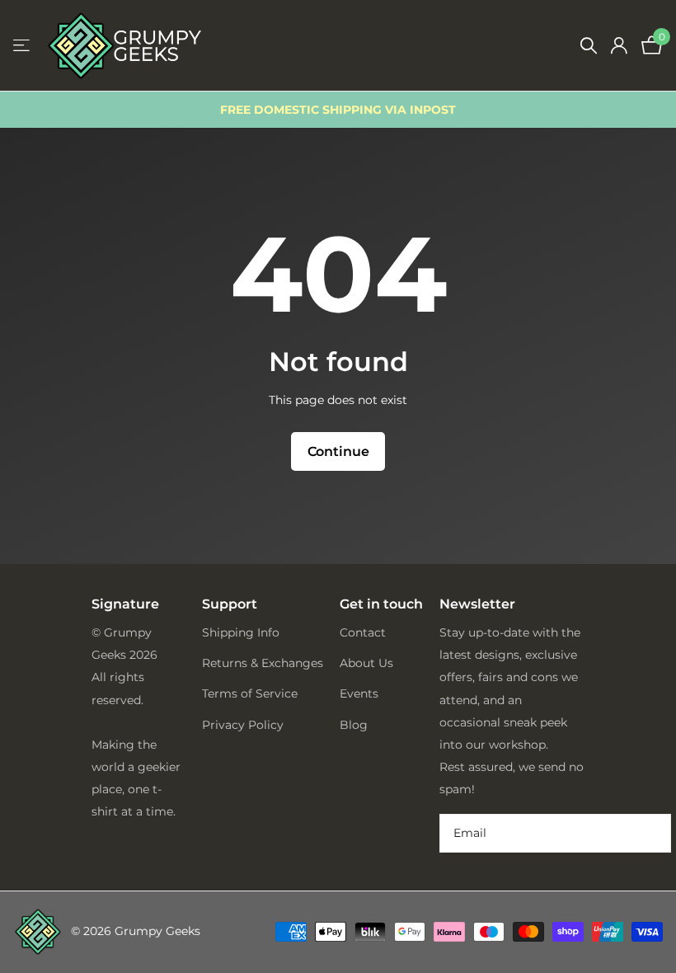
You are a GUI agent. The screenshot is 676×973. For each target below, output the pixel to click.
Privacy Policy (243, 724)
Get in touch (381, 604)
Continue (338, 451)
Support (229, 604)
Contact (363, 632)
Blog (354, 724)
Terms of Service (250, 693)
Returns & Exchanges (262, 663)
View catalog (22, 46)
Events (359, 693)
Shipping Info (240, 632)
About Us (366, 663)
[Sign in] (618, 45)
